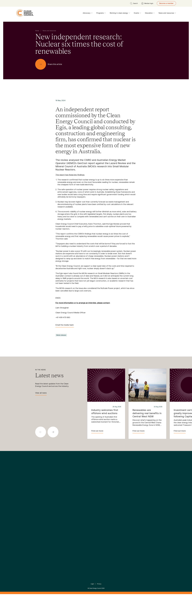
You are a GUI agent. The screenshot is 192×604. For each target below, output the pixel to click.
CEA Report (60, 501)
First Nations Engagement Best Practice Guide (62, 520)
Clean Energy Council (95, 588)
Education (149, 13)
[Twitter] (97, 485)
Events (136, 13)
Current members (41, 513)
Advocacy (86, 13)
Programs (100, 13)
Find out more (97, 431)
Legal (92, 584)
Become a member (166, 3)
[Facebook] (86, 485)
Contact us (39, 503)
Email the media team (65, 325)
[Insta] (90, 486)
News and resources (166, 13)
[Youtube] (100, 486)
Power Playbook (62, 506)
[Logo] (96, 475)
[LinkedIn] (93, 486)
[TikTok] (104, 485)
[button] (53, 432)
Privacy (99, 584)
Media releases (61, 335)
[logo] (25, 13)
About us (38, 508)
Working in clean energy (119, 13)
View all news (41, 393)
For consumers (81, 510)
